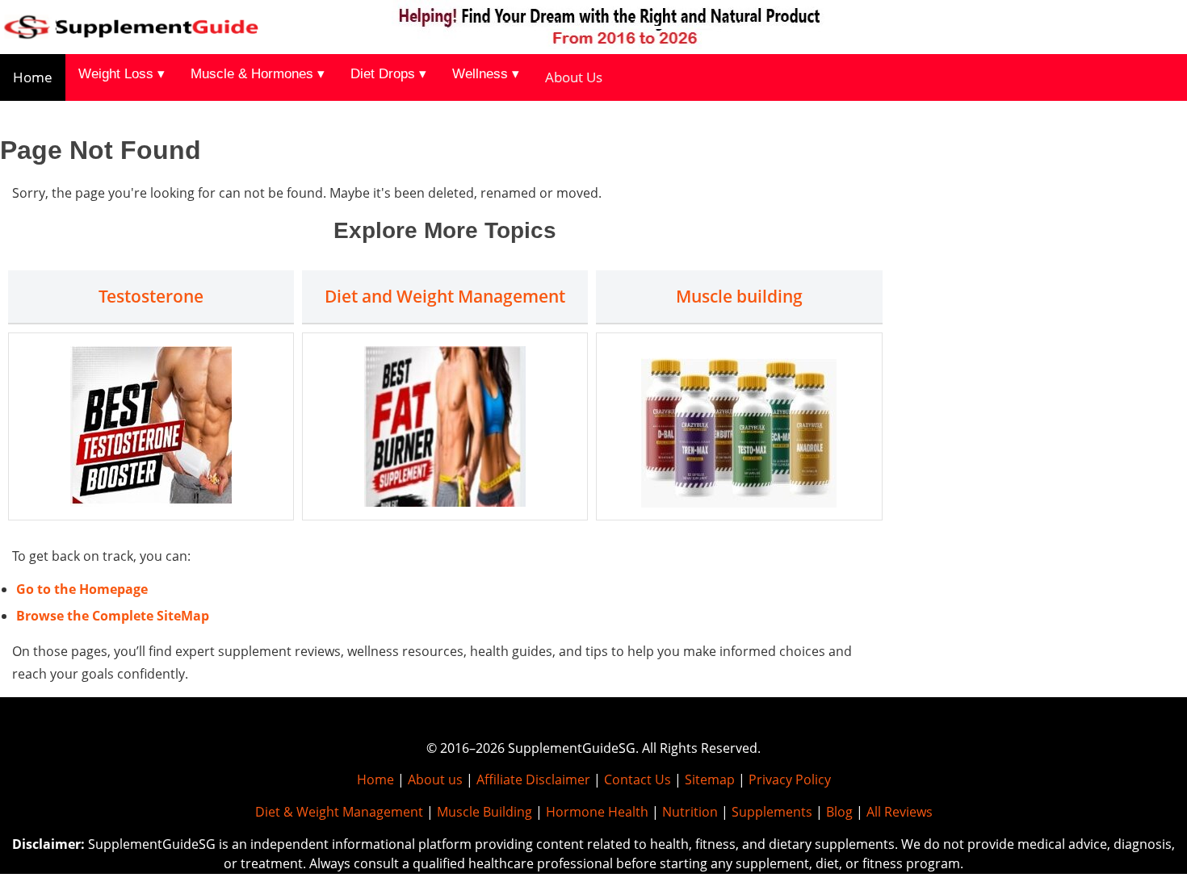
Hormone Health (597, 812)
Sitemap (710, 779)
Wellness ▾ (485, 73)
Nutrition (690, 812)
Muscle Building (484, 812)
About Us (573, 77)
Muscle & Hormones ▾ (258, 73)
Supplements (772, 812)
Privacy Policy (790, 779)
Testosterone (151, 296)
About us (435, 779)
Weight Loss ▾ (121, 73)
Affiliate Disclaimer (533, 779)
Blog (839, 812)
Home (32, 77)
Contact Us (637, 779)
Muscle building (739, 296)
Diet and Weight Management (445, 296)
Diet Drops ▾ (388, 73)
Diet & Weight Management (339, 812)
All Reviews (899, 812)
